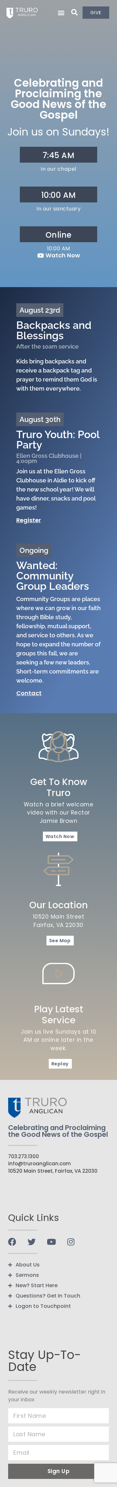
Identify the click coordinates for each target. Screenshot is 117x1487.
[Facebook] (12, 1242)
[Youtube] (51, 1242)
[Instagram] (71, 1242)
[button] (61, 12)
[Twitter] (32, 1242)
